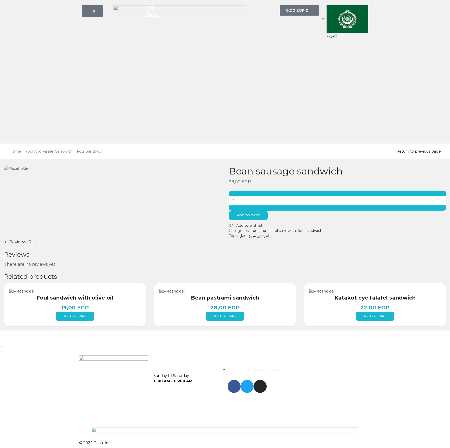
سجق (251, 235)
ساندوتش (265, 235)
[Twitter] (247, 386)
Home (15, 151)
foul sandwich (90, 151)
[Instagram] (260, 386)
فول (242, 235)
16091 (310, 370)
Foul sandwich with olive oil (74, 298)
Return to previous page (418, 151)
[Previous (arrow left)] (0, 351)
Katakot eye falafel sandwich (375, 298)
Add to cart (248, 215)
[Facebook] (234, 386)
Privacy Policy (314, 442)
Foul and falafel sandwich (49, 151)
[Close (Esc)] (0, 346)
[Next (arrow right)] (2, 351)
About (233, 442)
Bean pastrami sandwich (225, 298)
